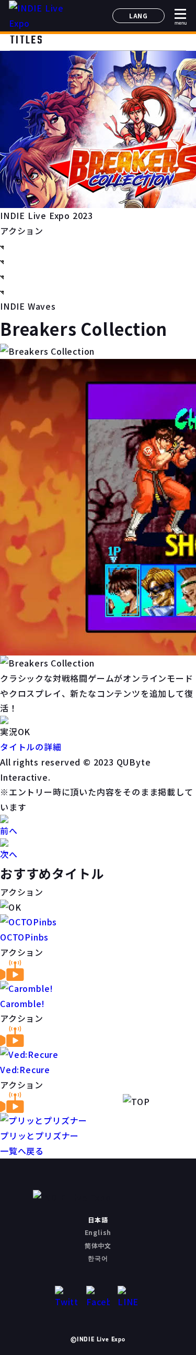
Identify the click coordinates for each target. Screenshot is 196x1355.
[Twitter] (66, 1297)
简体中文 (98, 1245)
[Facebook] (98, 1297)
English (98, 1232)
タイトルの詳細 (31, 746)
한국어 (98, 1257)
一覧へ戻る (22, 1150)
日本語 (98, 1219)
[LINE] (129, 1297)
